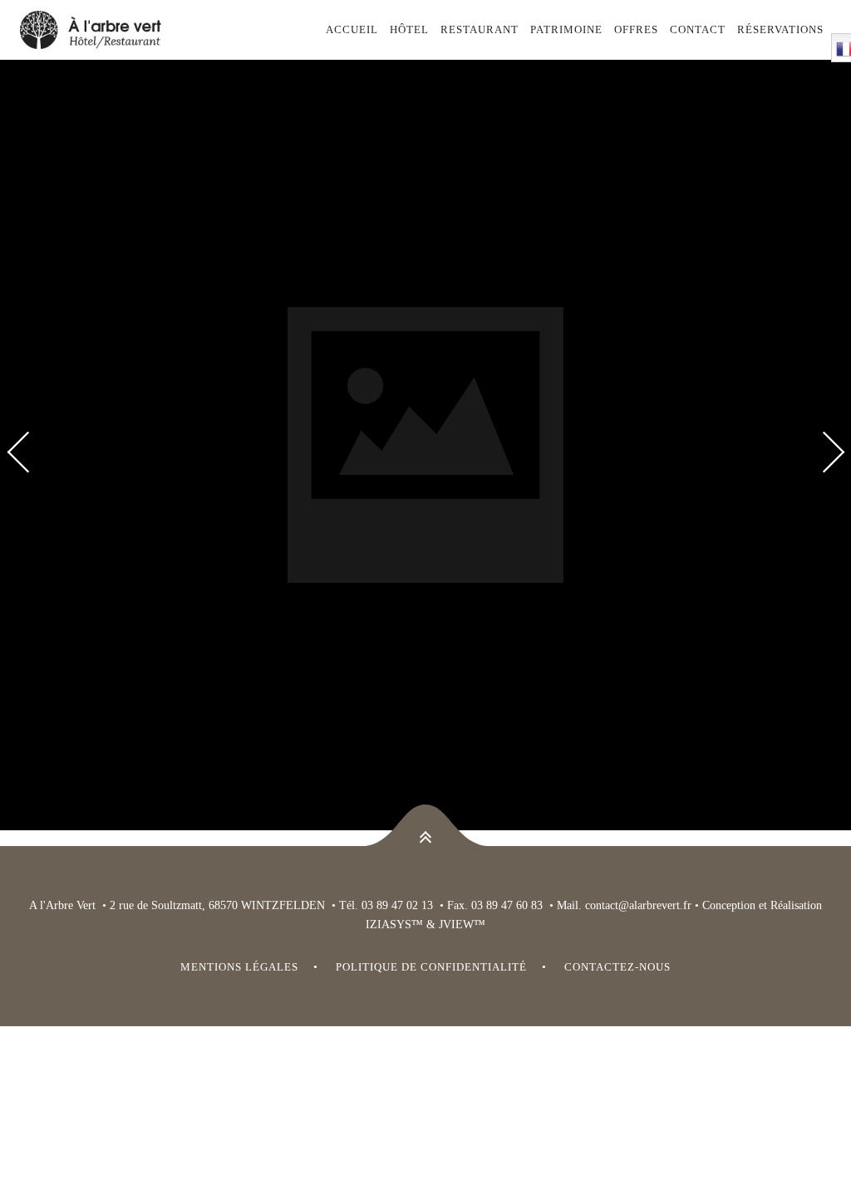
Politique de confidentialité (431, 967)
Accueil (352, 29)
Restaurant (479, 29)
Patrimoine (566, 29)
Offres (636, 29)
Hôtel (409, 29)
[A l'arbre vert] (108, 30)
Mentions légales (239, 967)
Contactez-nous (617, 967)
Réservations (780, 29)
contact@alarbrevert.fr (638, 905)
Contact (698, 29)
